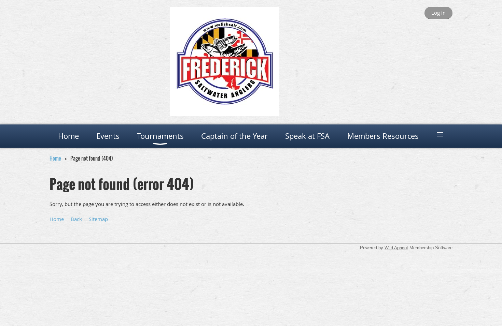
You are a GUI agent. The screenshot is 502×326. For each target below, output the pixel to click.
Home (55, 158)
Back (76, 219)
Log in (438, 12)
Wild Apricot (396, 247)
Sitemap (98, 219)
